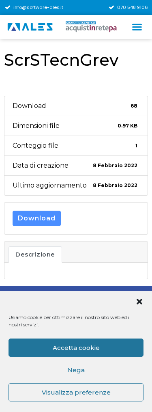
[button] (139, 302)
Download (37, 218)
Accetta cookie (76, 348)
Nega (76, 370)
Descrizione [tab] (35, 254)
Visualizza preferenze (76, 392)
